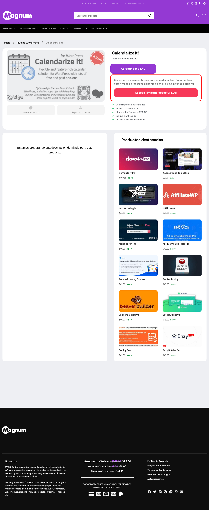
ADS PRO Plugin (127, 208)
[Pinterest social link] (196, 3)
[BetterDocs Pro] (182, 301)
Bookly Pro (125, 350)
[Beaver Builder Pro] (138, 301)
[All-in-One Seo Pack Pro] (182, 230)
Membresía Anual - (107, 466)
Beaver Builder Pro (129, 314)
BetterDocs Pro (171, 314)
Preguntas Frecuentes (158, 465)
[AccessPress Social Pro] (182, 159)
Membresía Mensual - (107, 471)
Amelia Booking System (132, 279)
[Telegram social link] (204, 3)
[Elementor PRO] (138, 159)
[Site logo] (17, 15)
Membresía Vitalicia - (107, 461)
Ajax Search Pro (128, 243)
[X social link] (192, 3)
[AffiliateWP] (182, 194)
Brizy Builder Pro (172, 350)
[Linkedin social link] (200, 3)
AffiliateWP (169, 208)
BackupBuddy (170, 279)
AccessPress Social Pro (176, 173)
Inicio (7, 42)
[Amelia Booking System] (138, 265)
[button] (149, 492)
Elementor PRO (127, 173)
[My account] (197, 15)
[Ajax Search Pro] (138, 230)
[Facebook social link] (188, 3)
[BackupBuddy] (182, 265)
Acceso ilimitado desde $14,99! (156, 93)
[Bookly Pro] (138, 336)
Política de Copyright (158, 461)
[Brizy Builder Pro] (182, 336)
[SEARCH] (150, 15)
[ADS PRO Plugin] (138, 194)
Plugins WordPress (28, 42)
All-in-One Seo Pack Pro (176, 243)
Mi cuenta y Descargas (158, 474)
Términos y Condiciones (159, 470)
